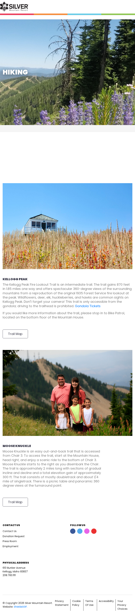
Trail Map (15, 334)
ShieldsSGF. (20, 606)
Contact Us (10, 531)
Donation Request (14, 536)
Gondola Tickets (88, 306)
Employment (10, 546)
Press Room (10, 541)
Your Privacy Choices (122, 605)
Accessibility (106, 601)
